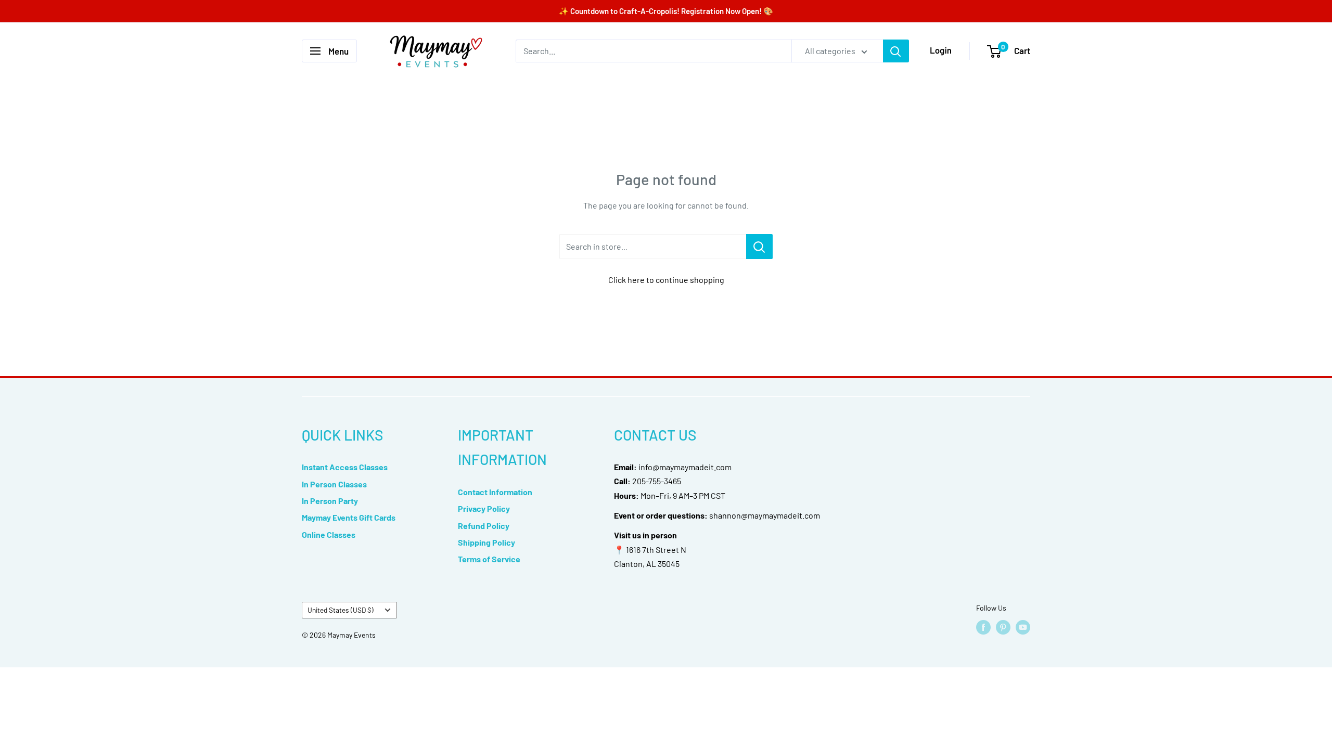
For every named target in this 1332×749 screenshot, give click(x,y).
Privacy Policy (484, 508)
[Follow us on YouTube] (1023, 627)
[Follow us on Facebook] (983, 627)
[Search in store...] (759, 246)
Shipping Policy (486, 542)
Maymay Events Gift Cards (348, 517)
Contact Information (495, 492)
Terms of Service (489, 559)
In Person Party (330, 501)
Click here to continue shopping (666, 280)
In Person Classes (334, 484)
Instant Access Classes (345, 467)
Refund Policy (483, 526)
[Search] (896, 51)
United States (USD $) (341, 609)
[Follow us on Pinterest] (1003, 627)
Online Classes (328, 534)
